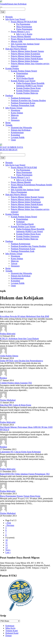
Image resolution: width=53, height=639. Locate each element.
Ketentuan (9, 626)
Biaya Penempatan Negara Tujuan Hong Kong (20, 496)
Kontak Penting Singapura (27, 90)
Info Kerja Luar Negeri (15, 19)
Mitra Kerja (10, 628)
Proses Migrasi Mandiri (21, 36)
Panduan (9, 95)
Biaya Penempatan (19, 46)
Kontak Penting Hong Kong (28, 88)
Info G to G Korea (24, 34)
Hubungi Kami (11, 633)
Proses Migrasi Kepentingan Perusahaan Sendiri (31, 39)
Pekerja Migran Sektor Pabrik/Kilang (27, 58)
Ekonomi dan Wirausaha (21, 127)
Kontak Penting (12, 68)
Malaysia (15, 115)
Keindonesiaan (17, 132)
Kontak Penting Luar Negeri (23, 81)
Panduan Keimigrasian (20, 98)
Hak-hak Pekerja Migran (16, 49)
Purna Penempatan (24, 29)
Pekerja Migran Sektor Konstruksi (25, 54)
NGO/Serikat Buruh (25, 78)
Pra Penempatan (23, 24)
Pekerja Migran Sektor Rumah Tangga (27, 51)
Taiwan (14, 118)
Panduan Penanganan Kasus (23, 103)
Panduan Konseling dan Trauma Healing (28, 100)
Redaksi (3, 378)
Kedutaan (20, 76)
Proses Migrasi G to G (20, 31)
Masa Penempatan (24, 26)
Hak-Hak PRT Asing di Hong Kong (15, 405)
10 (6, 540)
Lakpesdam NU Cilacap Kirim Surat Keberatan (20, 452)
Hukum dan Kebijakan (16, 4)
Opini (13, 140)
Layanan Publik (17, 137)
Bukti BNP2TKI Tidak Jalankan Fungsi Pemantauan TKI (24, 474)
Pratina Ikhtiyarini (7, 333)
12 (6, 545)
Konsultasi (15, 135)
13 (6, 547)
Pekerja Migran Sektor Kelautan (24, 61)
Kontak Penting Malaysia (27, 93)
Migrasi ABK (17, 41)
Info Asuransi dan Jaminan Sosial (25, 44)
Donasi (8, 635)
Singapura (15, 120)
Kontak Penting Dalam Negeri (24, 71)
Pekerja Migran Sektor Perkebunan (26, 56)
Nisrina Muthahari (8, 400)
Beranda (9, 17)
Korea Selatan (17, 113)
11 (6, 542)
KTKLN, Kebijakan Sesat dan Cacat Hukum (19, 338)
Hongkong (15, 110)
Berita (8, 122)
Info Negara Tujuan (13, 108)
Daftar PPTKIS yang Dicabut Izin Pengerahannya (21, 360)
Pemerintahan (22, 73)
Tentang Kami (11, 630)
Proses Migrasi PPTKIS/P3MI (24, 22)
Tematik (3, 4)
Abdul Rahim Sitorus (9, 356)
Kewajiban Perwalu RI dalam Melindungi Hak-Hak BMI (24, 316)
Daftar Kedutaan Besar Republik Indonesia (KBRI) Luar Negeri (30, 84)
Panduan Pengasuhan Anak (22, 105)
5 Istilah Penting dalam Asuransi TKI (16, 383)
